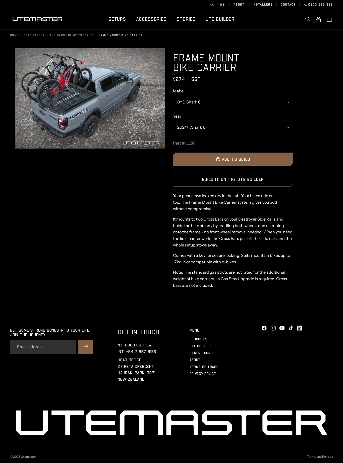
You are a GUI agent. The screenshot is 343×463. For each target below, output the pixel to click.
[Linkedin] (300, 328)
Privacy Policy (203, 373)
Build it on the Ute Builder (233, 179)
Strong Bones (202, 353)
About (239, 4)
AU (212, 4)
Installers (263, 4)
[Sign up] (85, 347)
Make (178, 90)
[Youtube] (282, 328)
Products (198, 339)
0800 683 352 (320, 4)
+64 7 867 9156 (141, 351)
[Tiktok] (291, 328)
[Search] (307, 19)
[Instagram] (273, 328)
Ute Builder (200, 346)
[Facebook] (264, 328)
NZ (222, 4)
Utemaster (28, 456)
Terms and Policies (320, 456)
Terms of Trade (204, 367)
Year (177, 116)
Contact (288, 4)
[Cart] (329, 19)
